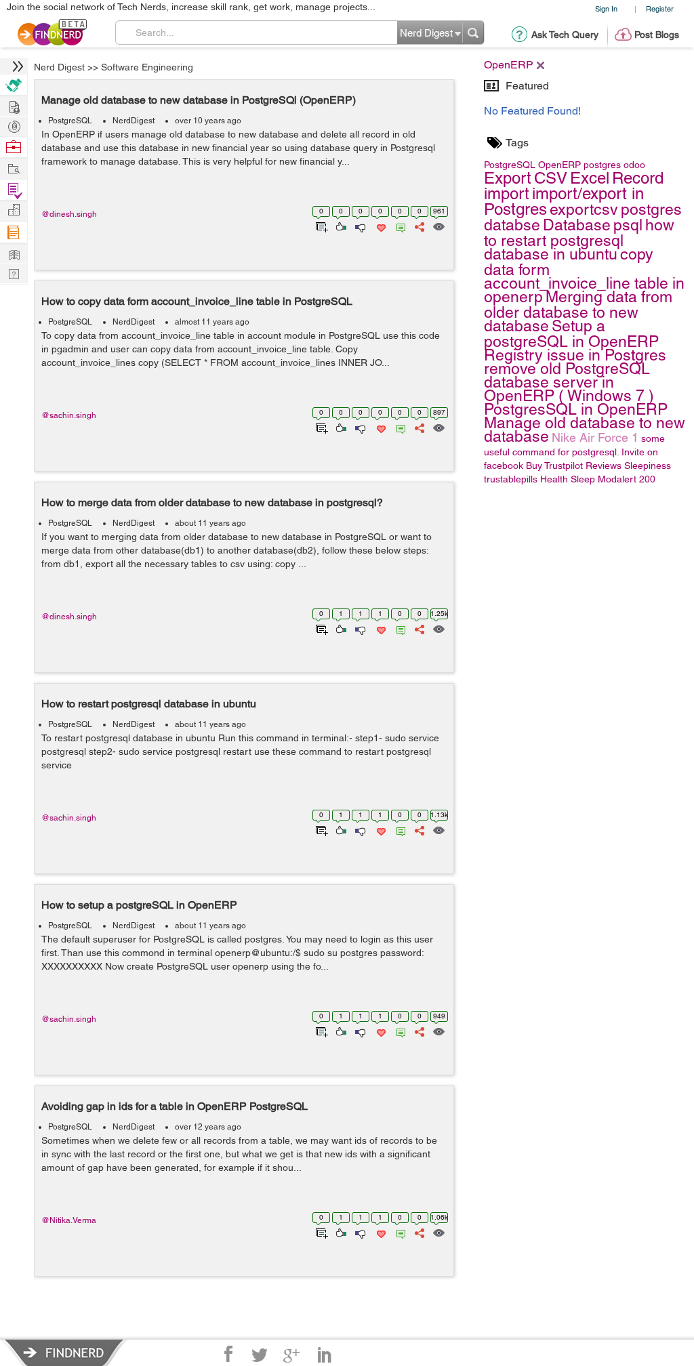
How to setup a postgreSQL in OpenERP (139, 904)
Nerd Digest (59, 67)
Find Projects (13, 167)
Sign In (606, 8)
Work (13, 147)
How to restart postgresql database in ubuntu (148, 703)
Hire (13, 85)
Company (13, 210)
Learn (13, 232)
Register (660, 8)
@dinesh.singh (69, 214)
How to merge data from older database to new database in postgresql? (212, 502)
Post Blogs (656, 34)
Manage (13, 190)
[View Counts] (438, 225)
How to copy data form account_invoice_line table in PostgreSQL (196, 301)
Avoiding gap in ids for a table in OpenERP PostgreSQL (174, 1106)
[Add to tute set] (320, 225)
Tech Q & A (13, 272)
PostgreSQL (70, 120)
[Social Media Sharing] (418, 225)
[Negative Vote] (359, 225)
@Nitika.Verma (68, 1220)
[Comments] (398, 225)
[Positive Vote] (339, 225)
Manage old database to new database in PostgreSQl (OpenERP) (198, 100)
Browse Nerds (13, 125)
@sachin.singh (68, 415)
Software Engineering (147, 67)
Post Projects (13, 105)
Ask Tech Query (564, 34)
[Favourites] (380, 225)
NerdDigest (134, 120)
